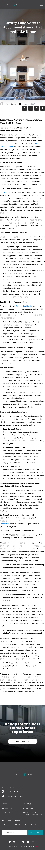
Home (4, 804)
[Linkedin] (28, 842)
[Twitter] (19, 842)
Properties (7, 808)
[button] (24, 108)
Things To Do (7, 813)
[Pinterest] (23, 842)
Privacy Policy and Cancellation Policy (32, 814)
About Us (27, 804)
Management (28, 808)
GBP (32, 842)
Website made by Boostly (28, 846)
